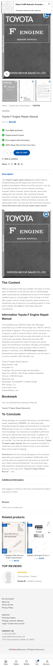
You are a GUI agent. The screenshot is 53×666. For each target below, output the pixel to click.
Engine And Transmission (19, 106)
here (20, 306)
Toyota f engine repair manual (18, 180)
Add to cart (21, 153)
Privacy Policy (7, 608)
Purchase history (9, 618)
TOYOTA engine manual (33, 350)
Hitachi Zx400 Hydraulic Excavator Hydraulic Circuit (31, 4)
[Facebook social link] (9, 164)
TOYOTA (36, 106)
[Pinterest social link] (18, 164)
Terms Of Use (7, 605)
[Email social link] (15, 164)
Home (4, 106)
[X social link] (12, 164)
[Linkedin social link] (21, 164)
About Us (5, 602)
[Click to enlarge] (7, 74)
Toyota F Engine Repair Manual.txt (16, 408)
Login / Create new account (13, 623)
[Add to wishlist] (22, 525)
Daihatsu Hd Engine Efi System (39, 555)
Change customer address (13, 621)
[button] (4, 551)
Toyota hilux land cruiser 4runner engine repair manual (24, 206)
